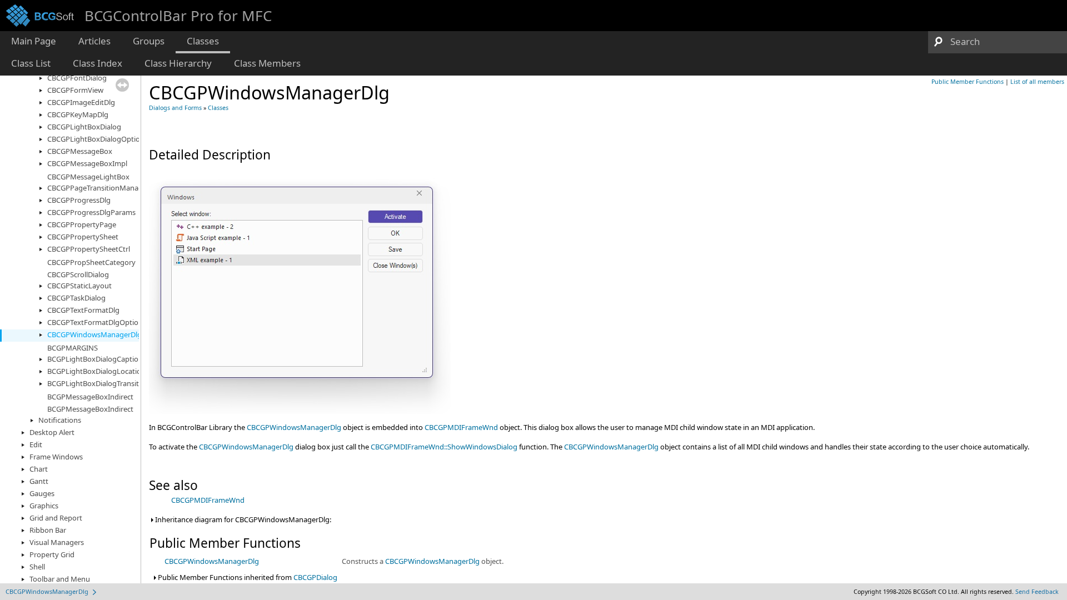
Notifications (59, 420)
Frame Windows (56, 457)
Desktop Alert (51, 432)
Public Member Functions (967, 82)
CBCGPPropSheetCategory (91, 262)
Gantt (38, 481)
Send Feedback (1037, 592)
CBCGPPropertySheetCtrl (88, 249)
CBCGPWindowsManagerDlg (94, 334)
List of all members (1037, 82)
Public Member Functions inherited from (246, 577)
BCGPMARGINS (72, 348)
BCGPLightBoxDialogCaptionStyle (103, 359)
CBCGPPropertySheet (82, 237)
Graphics (43, 506)
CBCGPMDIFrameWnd (461, 427)
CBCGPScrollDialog (78, 274)
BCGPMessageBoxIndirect (90, 397)
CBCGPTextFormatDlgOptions (96, 322)
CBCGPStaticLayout (79, 286)
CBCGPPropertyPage (81, 224)
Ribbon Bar (47, 530)
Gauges (41, 493)
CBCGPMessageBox (79, 151)
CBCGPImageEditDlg (81, 102)
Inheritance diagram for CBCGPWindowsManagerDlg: (242, 519)
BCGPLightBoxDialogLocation (96, 371)
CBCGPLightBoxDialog (84, 127)
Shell (37, 567)
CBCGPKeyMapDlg (77, 114)
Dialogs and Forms (175, 108)
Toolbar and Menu (59, 579)
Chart (38, 469)
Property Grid (51, 554)
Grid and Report (55, 518)
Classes (218, 108)
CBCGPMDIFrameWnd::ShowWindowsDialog (444, 447)
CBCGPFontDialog (77, 78)
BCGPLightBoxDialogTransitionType (106, 383)
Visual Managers (56, 542)
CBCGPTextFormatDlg (83, 310)
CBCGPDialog (315, 577)
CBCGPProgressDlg (79, 200)
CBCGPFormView (75, 90)
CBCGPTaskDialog (76, 298)
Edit (35, 444)
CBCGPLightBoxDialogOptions (97, 139)
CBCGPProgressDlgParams (91, 212)
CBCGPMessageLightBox (88, 177)
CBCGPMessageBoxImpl (87, 163)
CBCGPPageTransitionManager (98, 188)
